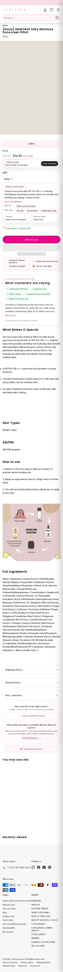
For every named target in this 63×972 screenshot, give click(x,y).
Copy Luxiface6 (49, 164)
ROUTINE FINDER (39, 908)
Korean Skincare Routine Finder (17, 901)
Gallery (31, 143)
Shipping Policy (13, 669)
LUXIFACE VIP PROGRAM (43, 942)
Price (5, 150)
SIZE (5, 172)
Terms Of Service (10, 962)
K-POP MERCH (38, 924)
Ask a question (13, 695)
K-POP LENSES (38, 934)
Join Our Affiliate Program (14, 924)
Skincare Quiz (9, 905)
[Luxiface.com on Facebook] (38, 867)
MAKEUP (35, 905)
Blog (5, 912)
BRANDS (35, 938)
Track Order (8, 920)
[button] (31, 248)
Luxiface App (8, 916)
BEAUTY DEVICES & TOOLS (44, 920)
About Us (22, 966)
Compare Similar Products (33, 716)
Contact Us (35, 966)
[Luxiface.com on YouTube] (44, 867)
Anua (5, 36)
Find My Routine (31, 738)
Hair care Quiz (9, 908)
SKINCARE (36, 901)
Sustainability (9, 928)
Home (5, 25)
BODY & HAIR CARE (40, 916)
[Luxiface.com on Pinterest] (49, 867)
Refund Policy (13, 682)
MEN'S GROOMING (40, 912)
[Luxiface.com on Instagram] (33, 867)
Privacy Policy (27, 962)
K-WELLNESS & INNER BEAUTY (42, 929)
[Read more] (51, 9)
